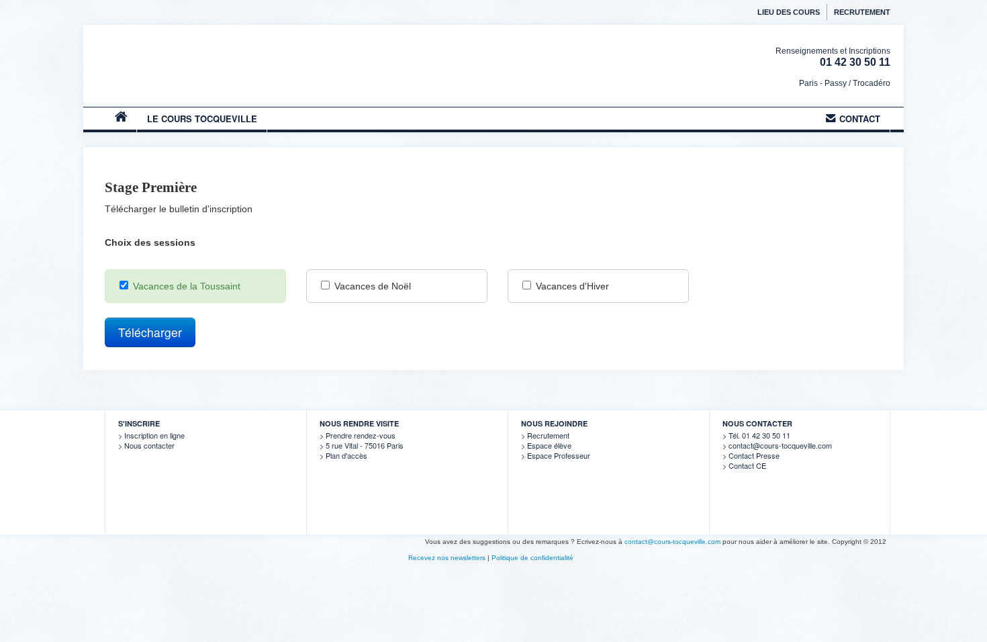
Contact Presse (754, 455)
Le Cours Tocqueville (202, 118)
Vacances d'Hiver (571, 286)
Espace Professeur (558, 455)
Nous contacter (149, 445)
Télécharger (150, 332)
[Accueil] (210, 70)
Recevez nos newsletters (446, 557)
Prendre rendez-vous (360, 435)
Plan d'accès (346, 455)
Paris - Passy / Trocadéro (844, 83)
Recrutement (862, 12)
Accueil (121, 123)
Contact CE (747, 465)
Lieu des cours (788, 12)
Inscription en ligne (154, 435)
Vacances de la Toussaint (185, 286)
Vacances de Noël (371, 286)
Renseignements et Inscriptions (832, 51)
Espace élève (549, 445)
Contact (859, 118)
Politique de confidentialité (532, 557)
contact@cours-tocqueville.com (780, 445)
